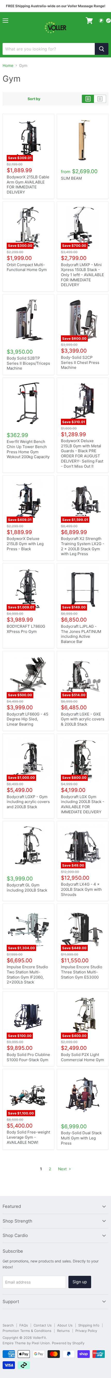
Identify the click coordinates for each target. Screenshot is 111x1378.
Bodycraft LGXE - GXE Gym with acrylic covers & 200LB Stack (82, 719)
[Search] (101, 49)
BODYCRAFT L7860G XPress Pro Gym (26, 629)
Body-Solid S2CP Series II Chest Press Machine (80, 362)
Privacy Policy (86, 1331)
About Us (65, 1325)
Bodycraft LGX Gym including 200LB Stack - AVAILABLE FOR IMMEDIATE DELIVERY (82, 804)
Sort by (34, 99)
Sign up (80, 1281)
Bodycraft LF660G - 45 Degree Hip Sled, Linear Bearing (27, 719)
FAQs (23, 1325)
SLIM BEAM (71, 178)
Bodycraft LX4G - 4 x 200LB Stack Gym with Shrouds (81, 889)
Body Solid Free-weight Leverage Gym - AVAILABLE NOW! (28, 1137)
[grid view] (88, 99)
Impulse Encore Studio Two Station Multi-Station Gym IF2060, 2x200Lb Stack (27, 974)
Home (8, 65)
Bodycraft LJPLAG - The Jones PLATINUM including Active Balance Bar (81, 634)
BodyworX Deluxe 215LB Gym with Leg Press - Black (25, 543)
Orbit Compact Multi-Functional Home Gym (27, 267)
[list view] (100, 99)
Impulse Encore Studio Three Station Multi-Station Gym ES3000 (81, 971)
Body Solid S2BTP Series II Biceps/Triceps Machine (28, 363)
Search (8, 1325)
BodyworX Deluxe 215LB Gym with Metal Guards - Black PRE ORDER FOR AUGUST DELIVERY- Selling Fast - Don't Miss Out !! (82, 453)
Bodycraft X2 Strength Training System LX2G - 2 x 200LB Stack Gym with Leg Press (82, 546)
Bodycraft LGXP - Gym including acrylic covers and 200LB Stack (28, 801)
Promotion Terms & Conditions (27, 1331)
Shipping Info (88, 1325)
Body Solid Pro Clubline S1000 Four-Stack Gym (28, 1057)
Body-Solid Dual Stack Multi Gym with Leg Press (81, 1137)
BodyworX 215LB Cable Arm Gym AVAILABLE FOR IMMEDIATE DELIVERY (28, 185)
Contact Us (43, 1325)
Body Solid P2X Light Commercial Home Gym (82, 1057)
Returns (63, 1331)
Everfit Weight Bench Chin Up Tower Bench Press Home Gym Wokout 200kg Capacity (28, 449)
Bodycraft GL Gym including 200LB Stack (27, 888)
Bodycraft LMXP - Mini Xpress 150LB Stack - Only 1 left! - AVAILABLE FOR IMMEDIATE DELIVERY (82, 274)
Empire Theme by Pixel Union (26, 1343)
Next (63, 1168)
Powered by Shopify (68, 1343)
